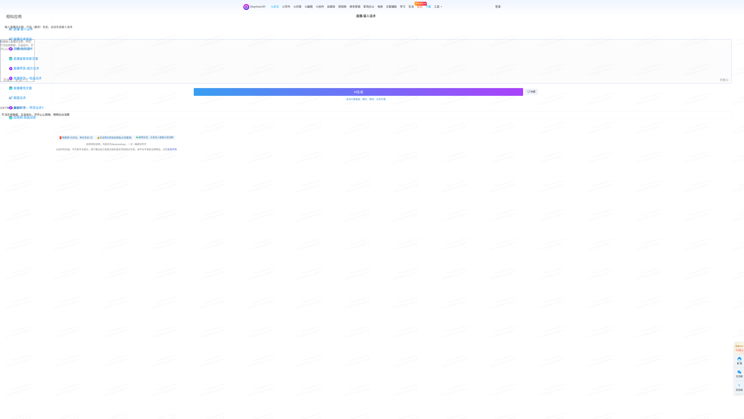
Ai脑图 (309, 6)
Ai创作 (320, 6)
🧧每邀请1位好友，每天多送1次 (76, 137)
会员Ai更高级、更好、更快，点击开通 (366, 99)
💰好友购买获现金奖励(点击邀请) (114, 137)
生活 (411, 6)
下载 (428, 6)
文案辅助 (391, 6)
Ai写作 (286, 6)
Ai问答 (297, 6)
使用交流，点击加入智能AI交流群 (156, 137)
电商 (380, 6)
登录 (498, 6)
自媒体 (331, 6)
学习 (402, 6)
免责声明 (172, 149)
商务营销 (355, 6)
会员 (419, 5)
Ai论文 (275, 6)
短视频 (342, 6)
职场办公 (368, 6)
